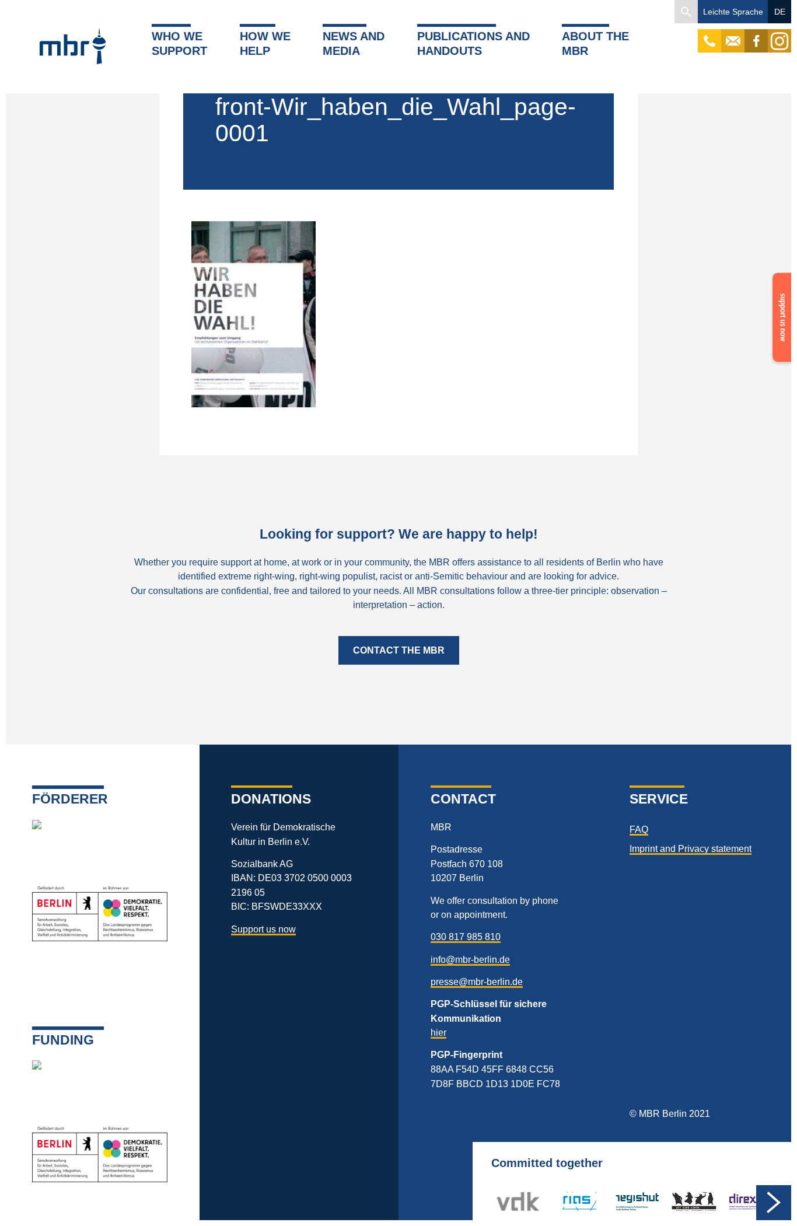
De (779, 11)
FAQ (639, 829)
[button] (686, 11)
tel (709, 35)
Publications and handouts (473, 43)
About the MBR (595, 43)
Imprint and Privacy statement (690, 848)
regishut (631, 1201)
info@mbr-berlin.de (470, 959)
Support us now (263, 929)
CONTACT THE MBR (399, 650)
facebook (756, 35)
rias (560, 1201)
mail (732, 35)
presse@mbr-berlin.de (477, 981)
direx (738, 1201)
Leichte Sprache (733, 11)
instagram (779, 35)
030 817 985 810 (466, 936)
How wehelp (265, 43)
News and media (353, 43)
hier (438, 1032)
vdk (504, 1201)
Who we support (179, 43)
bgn (679, 1201)
